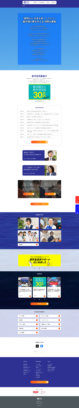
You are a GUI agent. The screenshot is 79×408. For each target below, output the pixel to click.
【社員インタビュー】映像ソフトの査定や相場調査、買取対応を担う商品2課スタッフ (40, 134)
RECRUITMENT (41, 2)
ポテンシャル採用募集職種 (77, 209)
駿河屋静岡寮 (49, 365)
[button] (34, 268)
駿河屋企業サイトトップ (39, 401)
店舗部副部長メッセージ (27, 370)
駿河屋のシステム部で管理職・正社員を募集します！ (35, 116)
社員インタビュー (26, 372)
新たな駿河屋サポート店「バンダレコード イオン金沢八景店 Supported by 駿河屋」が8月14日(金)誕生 (42, 125)
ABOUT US (35, 2)
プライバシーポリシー (39, 403)
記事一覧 (39, 303)
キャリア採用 (21, 315)
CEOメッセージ (25, 365)
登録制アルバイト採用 (46, 324)
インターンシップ (45, 320)
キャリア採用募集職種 (77, 200)
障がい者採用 (44, 328)
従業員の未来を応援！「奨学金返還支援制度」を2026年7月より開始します (38, 122)
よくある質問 (21, 332)
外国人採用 (21, 328)
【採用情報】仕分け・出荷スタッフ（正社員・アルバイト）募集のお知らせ (38, 119)
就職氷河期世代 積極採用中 (52, 367)
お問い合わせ (54, 2)
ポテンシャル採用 (45, 315)
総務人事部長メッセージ (27, 367)
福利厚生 (20, 244)
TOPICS (48, 2)
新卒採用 (20, 320)
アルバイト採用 (22, 324)
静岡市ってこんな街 (50, 370)
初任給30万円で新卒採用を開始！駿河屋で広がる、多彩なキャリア (37, 111)
